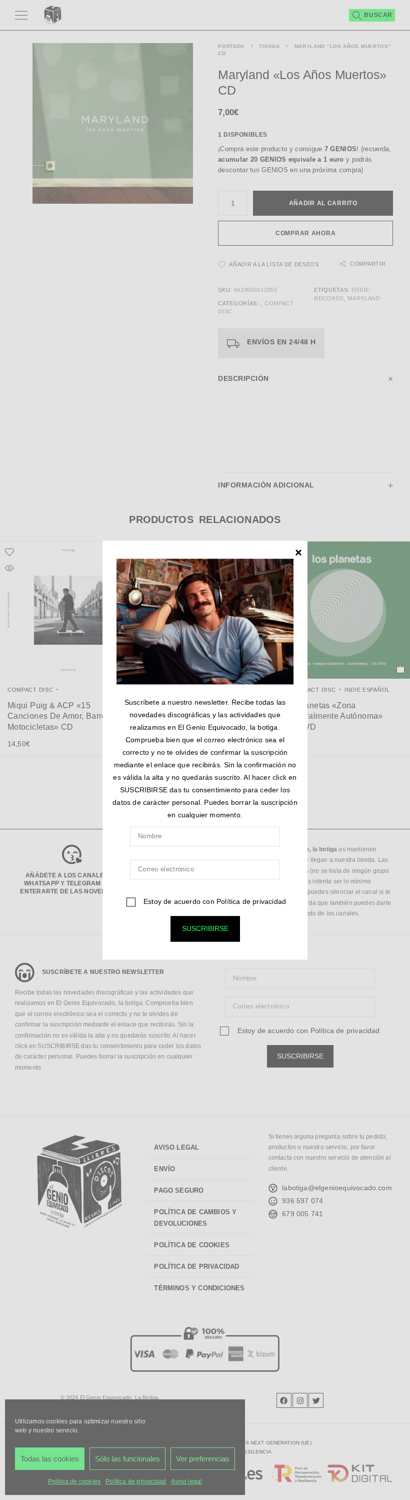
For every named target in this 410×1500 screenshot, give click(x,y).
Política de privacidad (251, 901)
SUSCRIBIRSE (205, 928)
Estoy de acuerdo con (214, 901)
